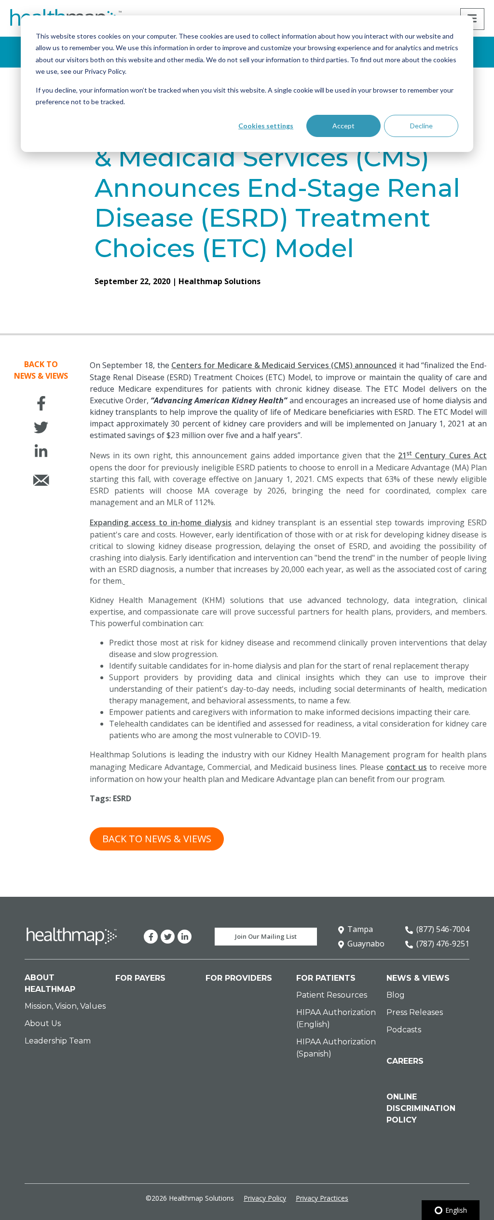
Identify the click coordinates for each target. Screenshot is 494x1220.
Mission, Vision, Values (65, 1006)
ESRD (122, 798)
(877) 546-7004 (442, 929)
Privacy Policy (265, 1198)
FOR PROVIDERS (239, 978)
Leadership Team (58, 1040)
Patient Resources (331, 995)
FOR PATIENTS (326, 978)
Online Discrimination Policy (420, 1108)
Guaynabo (365, 943)
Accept (343, 126)
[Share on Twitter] (41, 429)
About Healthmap (50, 983)
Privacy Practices (322, 1198)
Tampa (360, 929)
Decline (421, 126)
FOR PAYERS (140, 978)
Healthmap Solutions (219, 281)
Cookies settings (265, 126)
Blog (395, 995)
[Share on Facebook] (41, 405)
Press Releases (414, 1012)
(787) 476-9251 (442, 943)
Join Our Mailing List (266, 936)
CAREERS (405, 1061)
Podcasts (403, 1029)
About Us (43, 1023)
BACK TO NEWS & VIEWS (156, 838)
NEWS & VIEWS (418, 978)
